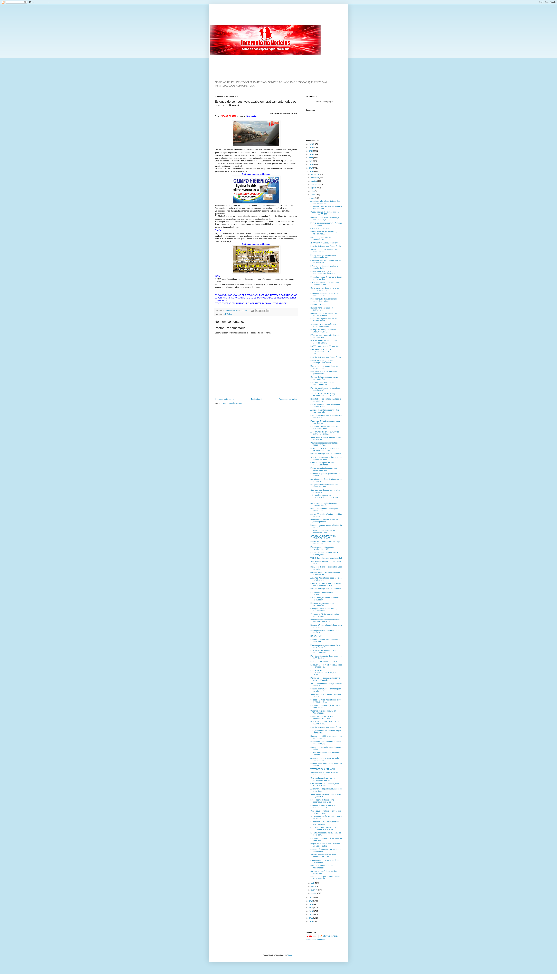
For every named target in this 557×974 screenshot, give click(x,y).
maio (313, 198)
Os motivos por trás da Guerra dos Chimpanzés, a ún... (323, 504)
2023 (311, 154)
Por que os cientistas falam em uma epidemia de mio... (324, 486)
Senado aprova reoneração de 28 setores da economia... (323, 325)
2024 (311, 151)
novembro (315, 178)
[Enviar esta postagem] (252, 310)
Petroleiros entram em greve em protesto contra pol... (323, 256)
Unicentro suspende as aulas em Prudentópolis (323, 712)
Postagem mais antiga (288, 399)
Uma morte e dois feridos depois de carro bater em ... (324, 367)
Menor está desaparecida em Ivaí (323, 662)
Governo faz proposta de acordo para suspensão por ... (325, 573)
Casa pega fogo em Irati (319, 228)
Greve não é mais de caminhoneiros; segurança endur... (324, 289)
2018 (311, 171)
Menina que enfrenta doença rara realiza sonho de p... (323, 469)
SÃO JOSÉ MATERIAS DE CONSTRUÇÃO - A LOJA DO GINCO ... (325, 498)
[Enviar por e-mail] (256, 310)
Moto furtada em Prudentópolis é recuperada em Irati (323, 652)
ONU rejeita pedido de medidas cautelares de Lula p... (322, 779)
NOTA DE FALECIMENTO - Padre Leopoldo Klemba (323, 342)
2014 (311, 908)
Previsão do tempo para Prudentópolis (325, 246)
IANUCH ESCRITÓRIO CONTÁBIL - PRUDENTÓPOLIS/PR (324, 449)
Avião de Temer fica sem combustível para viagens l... (325, 411)
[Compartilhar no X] (262, 310)
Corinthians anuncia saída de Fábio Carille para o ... (324, 861)
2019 (311, 168)
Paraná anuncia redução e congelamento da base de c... (323, 272)
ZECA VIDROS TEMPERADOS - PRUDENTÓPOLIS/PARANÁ (323, 395)
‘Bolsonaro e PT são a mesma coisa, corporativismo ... (324, 615)
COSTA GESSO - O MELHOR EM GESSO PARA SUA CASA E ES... (324, 828)
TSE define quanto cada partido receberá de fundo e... (322, 532)
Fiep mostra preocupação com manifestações (322, 604)
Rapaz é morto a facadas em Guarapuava (321, 309)
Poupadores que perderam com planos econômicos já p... (325, 743)
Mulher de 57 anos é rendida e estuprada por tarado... (322, 806)
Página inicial (256, 399)
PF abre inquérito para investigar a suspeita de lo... (324, 267)
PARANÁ (228, 314)
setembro (315, 185)
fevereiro (314, 890)
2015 (311, 904)
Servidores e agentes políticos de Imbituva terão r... (323, 320)
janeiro (314, 893)
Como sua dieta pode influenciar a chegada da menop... (324, 464)
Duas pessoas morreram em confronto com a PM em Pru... (325, 646)
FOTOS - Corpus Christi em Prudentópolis (321, 238)
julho (313, 191)
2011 (311, 918)
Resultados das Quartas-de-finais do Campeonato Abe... (324, 284)
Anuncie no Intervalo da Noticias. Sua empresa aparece (325, 202)
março (313, 886)
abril (313, 883)
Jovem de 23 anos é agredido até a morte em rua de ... (324, 251)
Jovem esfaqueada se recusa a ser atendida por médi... (324, 773)
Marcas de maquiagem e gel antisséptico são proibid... (321, 362)
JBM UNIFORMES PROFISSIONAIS (324, 243)
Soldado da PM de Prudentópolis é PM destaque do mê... (325, 701)
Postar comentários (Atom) (231, 403)
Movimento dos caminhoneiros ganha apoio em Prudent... (325, 679)
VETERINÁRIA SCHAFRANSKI (322, 769)
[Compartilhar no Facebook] (265, 310)
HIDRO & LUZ (315, 636)
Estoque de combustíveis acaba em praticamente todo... (324, 427)
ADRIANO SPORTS (318, 304)
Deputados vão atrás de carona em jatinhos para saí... (324, 521)
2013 (311, 911)
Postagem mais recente (224, 399)
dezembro (315, 174)
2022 (311, 158)
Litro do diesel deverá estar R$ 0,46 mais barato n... (324, 233)
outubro (314, 181)
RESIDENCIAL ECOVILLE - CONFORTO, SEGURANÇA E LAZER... (323, 352)
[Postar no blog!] (259, 310)
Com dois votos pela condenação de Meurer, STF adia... (324, 785)
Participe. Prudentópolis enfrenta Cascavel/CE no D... (323, 331)
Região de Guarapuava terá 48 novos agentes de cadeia (325, 845)
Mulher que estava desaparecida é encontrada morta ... (324, 295)
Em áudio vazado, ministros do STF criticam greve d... (324, 554)
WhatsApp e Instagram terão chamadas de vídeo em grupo (325, 458)
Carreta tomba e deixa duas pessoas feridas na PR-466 (324, 213)
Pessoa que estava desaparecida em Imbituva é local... (325, 405)
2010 (311, 921)
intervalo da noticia (231, 310)
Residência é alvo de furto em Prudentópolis (322, 867)
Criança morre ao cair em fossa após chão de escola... (324, 610)
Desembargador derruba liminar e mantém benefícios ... (323, 300)
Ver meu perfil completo (315, 940)
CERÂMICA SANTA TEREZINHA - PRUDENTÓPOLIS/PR (323, 537)
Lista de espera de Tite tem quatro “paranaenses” (323, 372)
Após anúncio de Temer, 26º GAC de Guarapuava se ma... (324, 433)
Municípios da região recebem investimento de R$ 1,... (322, 548)
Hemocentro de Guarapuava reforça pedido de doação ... (324, 218)
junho (313, 195)
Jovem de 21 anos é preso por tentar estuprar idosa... (324, 759)
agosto (314, 188)
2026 (311, 144)
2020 (311, 164)
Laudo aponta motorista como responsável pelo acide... (322, 801)
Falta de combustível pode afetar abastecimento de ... (323, 384)
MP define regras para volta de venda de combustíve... (325, 336)
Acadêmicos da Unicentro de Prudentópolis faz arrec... (321, 717)
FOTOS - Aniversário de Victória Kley (324, 346)
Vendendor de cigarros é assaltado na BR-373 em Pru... (325, 878)
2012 (311, 914)
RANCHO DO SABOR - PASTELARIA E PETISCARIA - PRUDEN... (325, 584)
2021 (311, 161)
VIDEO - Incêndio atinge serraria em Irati (326, 558)
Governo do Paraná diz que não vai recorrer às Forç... (324, 378)
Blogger (290, 955)
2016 (311, 901)
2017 (311, 897)
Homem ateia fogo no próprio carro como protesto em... (324, 314)
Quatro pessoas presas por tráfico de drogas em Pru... (324, 444)
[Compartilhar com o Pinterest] (267, 310)
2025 (311, 147)
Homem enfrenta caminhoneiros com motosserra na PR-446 (325, 621)
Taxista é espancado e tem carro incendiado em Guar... (323, 856)
